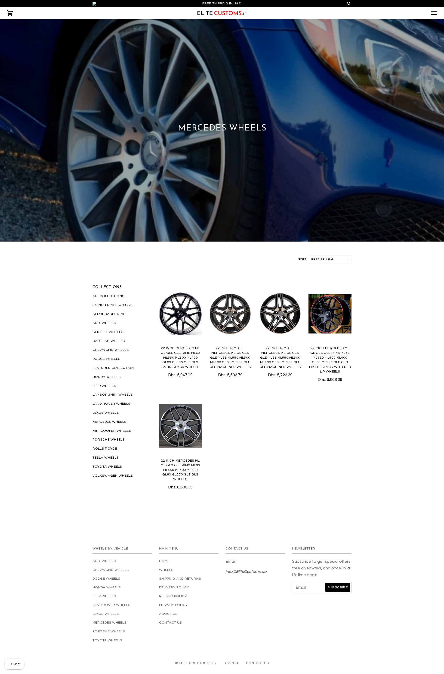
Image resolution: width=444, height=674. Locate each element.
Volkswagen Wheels (112, 475)
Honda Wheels (106, 377)
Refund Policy (173, 596)
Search (231, 663)
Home (164, 561)
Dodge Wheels (106, 358)
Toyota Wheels (107, 466)
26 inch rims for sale (113, 305)
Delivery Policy (174, 587)
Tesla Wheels (105, 457)
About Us (168, 613)
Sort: (303, 259)
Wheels (166, 570)
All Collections (108, 296)
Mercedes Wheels (109, 421)
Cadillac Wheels (108, 341)
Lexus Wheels (105, 412)
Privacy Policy (173, 605)
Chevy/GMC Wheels (110, 349)
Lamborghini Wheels (112, 394)
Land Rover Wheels (111, 403)
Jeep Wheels (104, 386)
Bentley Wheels (107, 332)
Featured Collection (113, 368)
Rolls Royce (104, 448)
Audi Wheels (104, 323)
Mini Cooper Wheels (111, 430)
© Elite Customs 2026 (195, 663)
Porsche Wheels (108, 439)
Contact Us (170, 622)
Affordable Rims (109, 314)
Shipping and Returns (180, 578)
